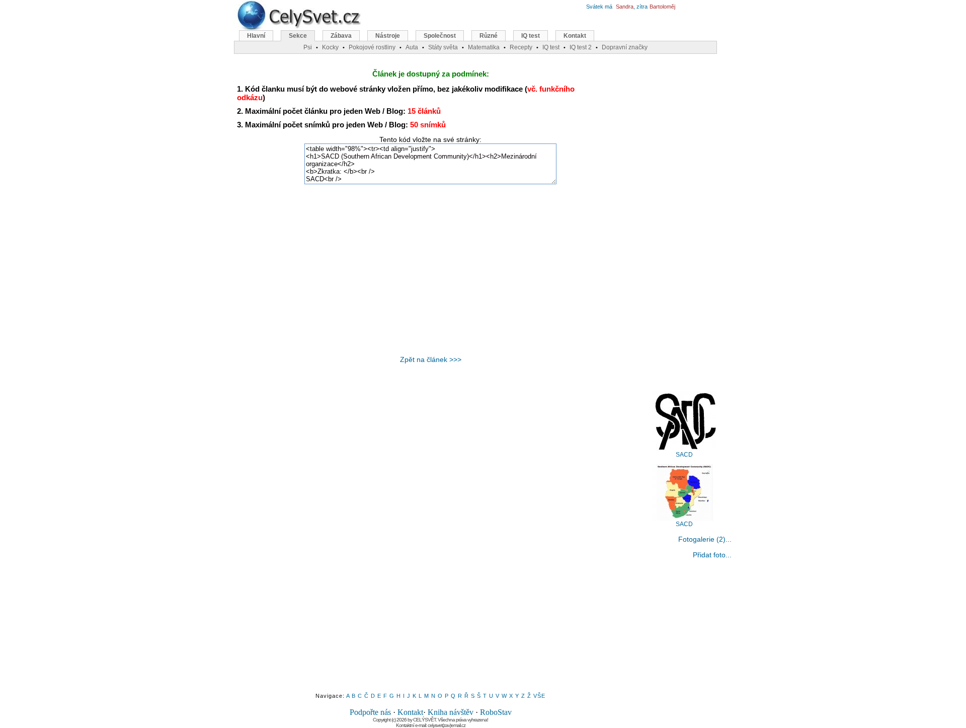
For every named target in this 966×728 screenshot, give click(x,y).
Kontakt (410, 712)
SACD (684, 454)
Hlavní (256, 35)
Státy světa (443, 47)
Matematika (484, 47)
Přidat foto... (712, 555)
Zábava (341, 35)
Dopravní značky (625, 47)
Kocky (330, 47)
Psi (307, 47)
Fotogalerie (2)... (705, 539)
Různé (488, 35)
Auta (412, 47)
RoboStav (496, 712)
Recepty (521, 47)
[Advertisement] (430, 269)
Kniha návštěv (450, 712)
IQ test (530, 35)
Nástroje (387, 35)
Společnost (440, 35)
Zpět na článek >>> (430, 359)
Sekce (298, 35)
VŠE (539, 696)
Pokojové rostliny (372, 47)
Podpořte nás (370, 712)
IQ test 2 (581, 47)
